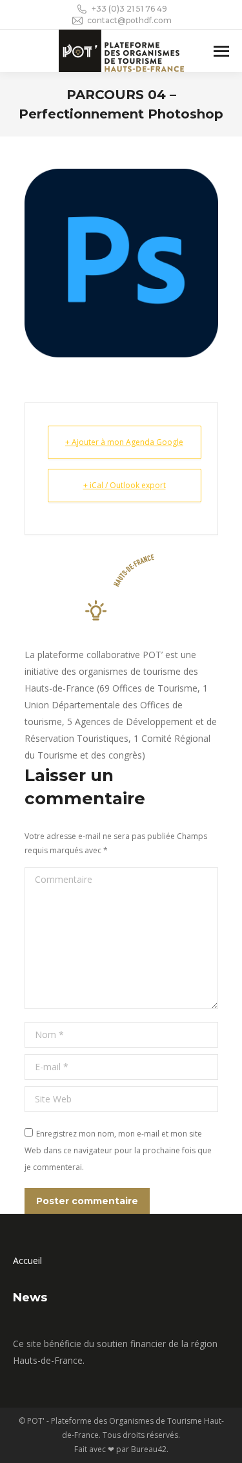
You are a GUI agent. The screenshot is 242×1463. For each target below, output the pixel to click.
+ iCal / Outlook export (124, 485)
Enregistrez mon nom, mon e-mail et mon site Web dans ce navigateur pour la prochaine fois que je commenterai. (118, 1150)
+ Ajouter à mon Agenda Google (124, 442)
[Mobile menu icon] (221, 51)
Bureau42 (148, 1449)
